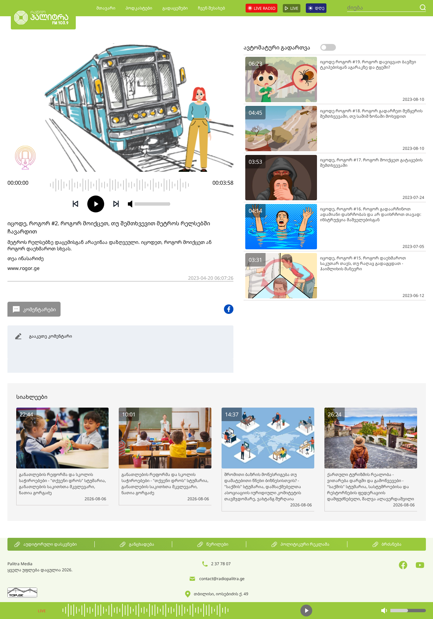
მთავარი (105, 8)
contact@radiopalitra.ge (222, 578)
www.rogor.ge (23, 268)
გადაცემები (175, 8)
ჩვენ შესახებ (211, 8)
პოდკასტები (139, 8)
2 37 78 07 (221, 564)
